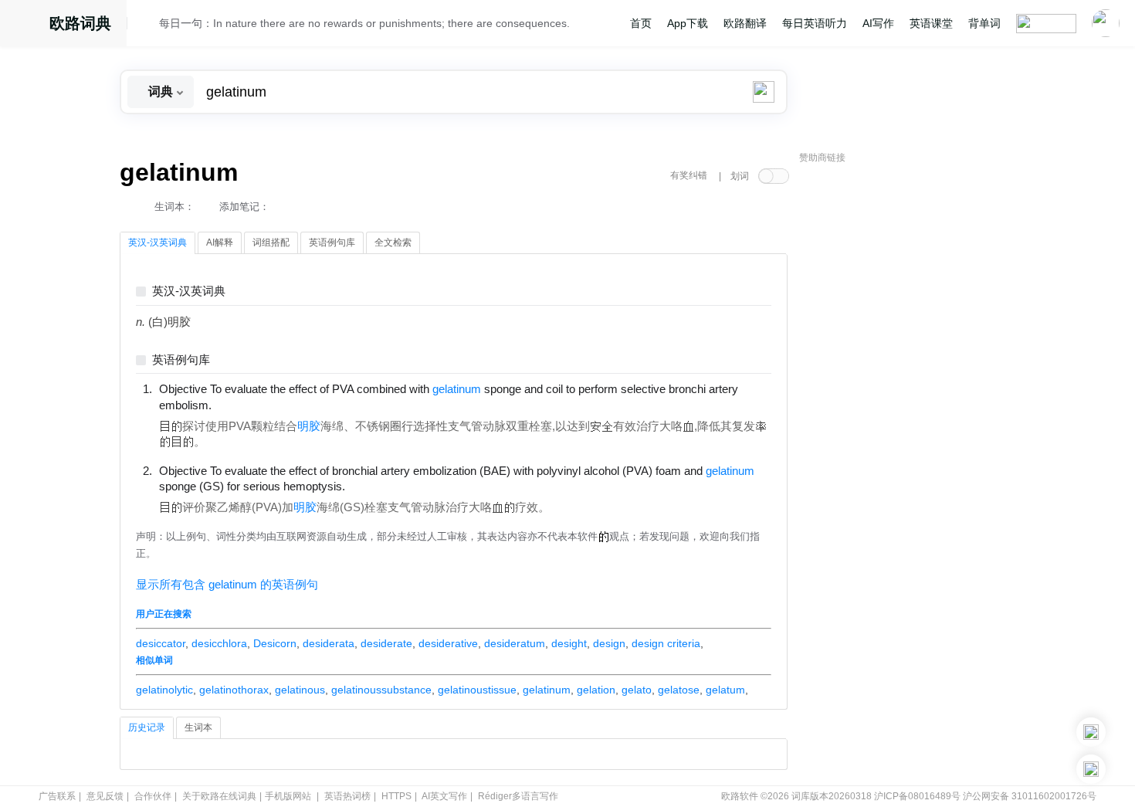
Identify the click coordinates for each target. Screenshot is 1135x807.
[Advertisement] (915, 405)
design (609, 643)
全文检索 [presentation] (393, 242)
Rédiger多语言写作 (518, 796)
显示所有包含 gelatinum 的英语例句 (227, 584)
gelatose (679, 689)
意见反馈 (105, 796)
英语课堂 (931, 23)
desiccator (160, 643)
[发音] (147, 25)
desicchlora (219, 643)
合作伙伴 (152, 796)
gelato (637, 689)
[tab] (157, 243)
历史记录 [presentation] (146, 727)
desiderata (328, 643)
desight (569, 643)
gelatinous (300, 689)
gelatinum (547, 689)
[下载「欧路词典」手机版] (1091, 732)
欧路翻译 (745, 23)
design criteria (666, 643)
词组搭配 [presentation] (271, 242)
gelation (596, 689)
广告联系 (57, 796)
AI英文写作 (444, 796)
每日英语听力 (814, 23)
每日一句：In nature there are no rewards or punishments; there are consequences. (364, 23)
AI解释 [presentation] (219, 242)
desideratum (514, 643)
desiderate (386, 643)
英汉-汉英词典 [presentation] (157, 242)
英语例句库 (181, 360)
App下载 (687, 23)
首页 (641, 23)
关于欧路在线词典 (219, 796)
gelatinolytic (164, 689)
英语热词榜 (347, 796)
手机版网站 (288, 796)
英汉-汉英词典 (188, 291)
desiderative (448, 643)
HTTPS (396, 796)
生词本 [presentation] (198, 727)
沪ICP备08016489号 (917, 796)
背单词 (984, 23)
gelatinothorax (234, 689)
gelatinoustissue (477, 689)
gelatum (725, 689)
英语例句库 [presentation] (332, 242)
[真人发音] (238, 405)
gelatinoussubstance (381, 689)
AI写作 (878, 23)
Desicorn (274, 643)
